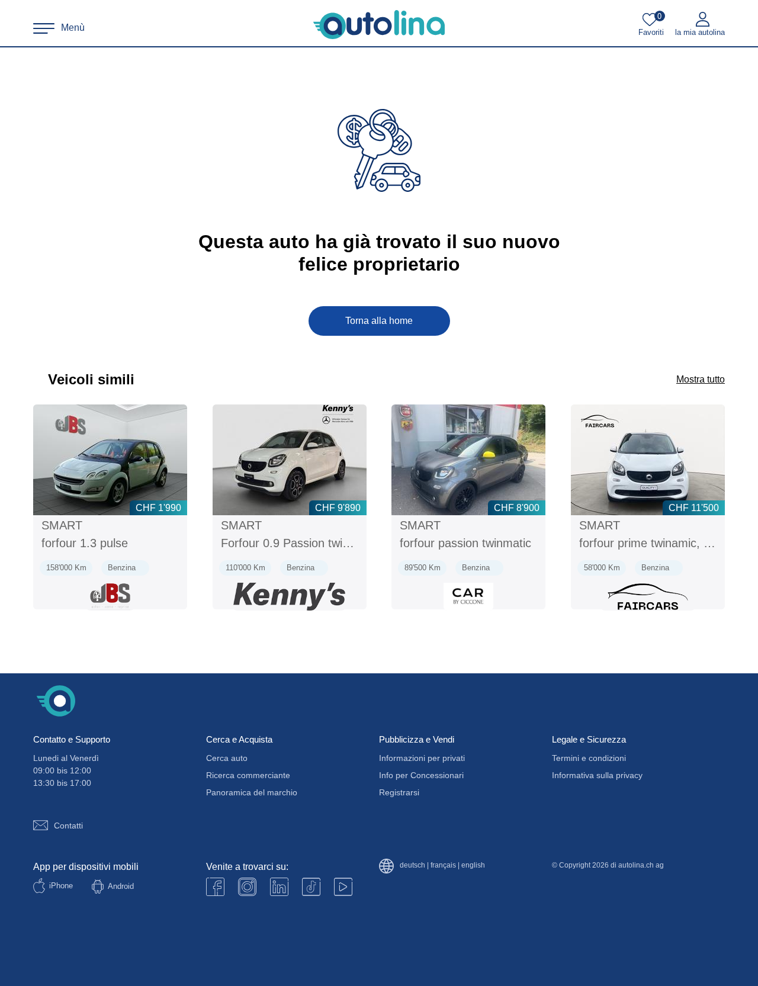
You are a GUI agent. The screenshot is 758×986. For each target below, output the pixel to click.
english (473, 865)
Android (121, 886)
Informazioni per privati (422, 758)
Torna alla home (379, 321)
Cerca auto (227, 758)
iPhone (61, 885)
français (443, 865)
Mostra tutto (700, 379)
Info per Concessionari (421, 775)
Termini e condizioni (589, 758)
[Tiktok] (311, 887)
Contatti (68, 825)
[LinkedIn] (279, 887)
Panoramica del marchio (251, 792)
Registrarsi (399, 792)
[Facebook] (215, 887)
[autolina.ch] (379, 25)
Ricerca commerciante (248, 775)
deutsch (412, 865)
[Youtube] (247, 887)
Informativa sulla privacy (597, 775)
